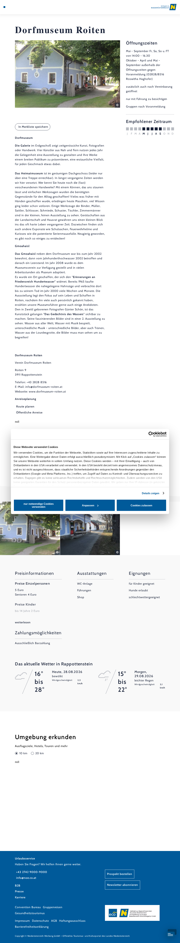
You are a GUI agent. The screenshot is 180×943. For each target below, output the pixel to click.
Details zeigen (150, 493)
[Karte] (11, 7)
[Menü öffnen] (4, 7)
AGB (54, 920)
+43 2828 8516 (37, 382)
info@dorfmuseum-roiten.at (43, 386)
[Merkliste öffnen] (15, 7)
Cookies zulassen (141, 505)
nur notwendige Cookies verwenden (39, 505)
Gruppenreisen (52, 907)
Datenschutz (40, 920)
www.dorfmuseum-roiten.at (47, 391)
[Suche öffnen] (19, 7)
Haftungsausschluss (72, 920)
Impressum (22, 920)
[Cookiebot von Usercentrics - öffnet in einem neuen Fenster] (151, 434)
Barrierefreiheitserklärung (32, 926)
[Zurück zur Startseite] (163, 7)
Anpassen (88, 505)
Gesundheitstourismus (30, 913)
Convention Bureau (28, 907)
